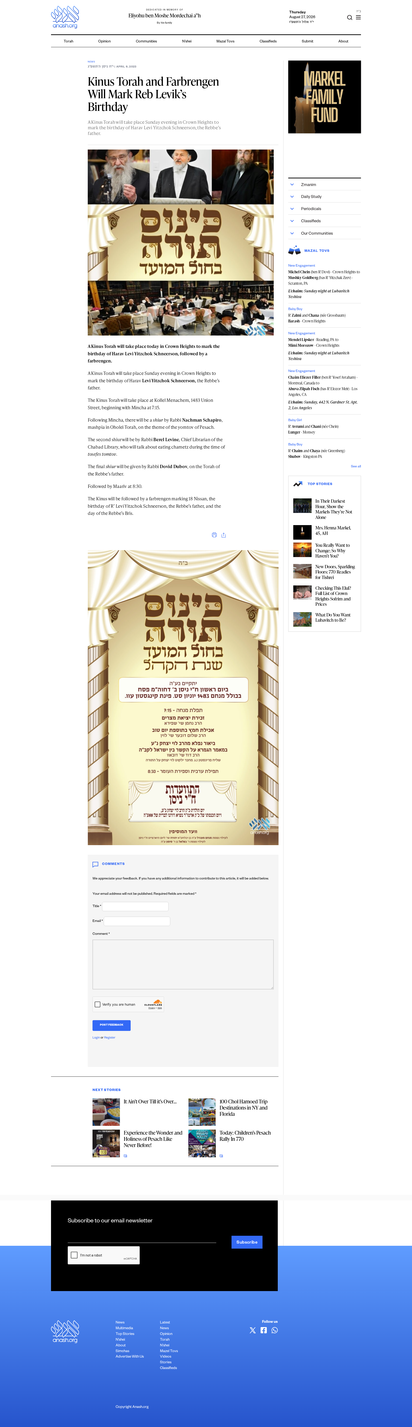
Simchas (122, 1351)
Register (109, 1038)
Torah (68, 42)
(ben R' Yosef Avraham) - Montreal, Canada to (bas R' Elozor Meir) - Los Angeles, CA (323, 386)
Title (97, 907)
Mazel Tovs (169, 1351)
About (343, 42)
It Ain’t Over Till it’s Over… (150, 1101)
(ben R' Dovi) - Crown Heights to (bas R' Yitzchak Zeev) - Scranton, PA (324, 277)
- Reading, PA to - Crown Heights (314, 342)
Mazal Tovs (225, 42)
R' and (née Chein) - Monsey (313, 429)
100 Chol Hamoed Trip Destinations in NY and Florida (244, 1107)
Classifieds (268, 42)
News (91, 62)
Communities (146, 42)
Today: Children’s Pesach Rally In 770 (245, 1136)
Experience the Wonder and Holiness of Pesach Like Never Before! (153, 1139)
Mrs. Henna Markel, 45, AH (333, 530)
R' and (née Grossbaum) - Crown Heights (317, 318)
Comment (101, 934)
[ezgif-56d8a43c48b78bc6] (324, 97)
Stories (165, 1363)
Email (98, 921)
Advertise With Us (130, 1357)
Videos (165, 1357)
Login (96, 1038)
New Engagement (301, 266)
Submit (307, 42)
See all (356, 467)
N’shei (186, 42)
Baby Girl (295, 421)
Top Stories (125, 1334)
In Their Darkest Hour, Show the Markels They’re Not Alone (333, 509)
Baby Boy (295, 309)
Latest (165, 1323)
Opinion (104, 42)
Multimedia (124, 1329)
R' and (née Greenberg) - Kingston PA (316, 453)
